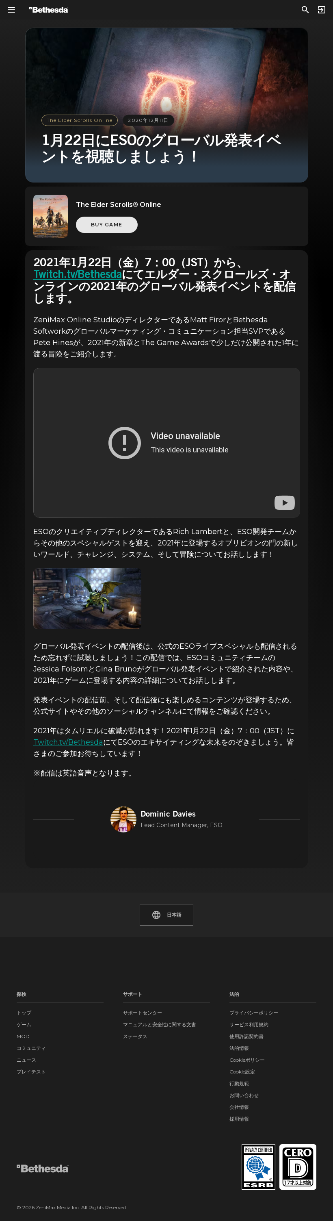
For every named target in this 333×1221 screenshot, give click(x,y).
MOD (23, 1036)
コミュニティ (31, 1048)
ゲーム (24, 1024)
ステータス (135, 1036)
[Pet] (87, 598)
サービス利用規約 (248, 1024)
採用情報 (239, 1119)
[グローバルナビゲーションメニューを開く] (11, 10)
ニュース (26, 1060)
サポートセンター (142, 1013)
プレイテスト (31, 1072)
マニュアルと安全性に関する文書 (159, 1024)
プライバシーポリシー (253, 1013)
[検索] (305, 10)
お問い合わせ (244, 1095)
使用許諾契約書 (246, 1036)
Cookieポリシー (247, 1060)
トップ (24, 1013)
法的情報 (239, 1048)
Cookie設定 (242, 1072)
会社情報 (239, 1107)
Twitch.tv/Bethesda (77, 275)
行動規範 (239, 1083)
